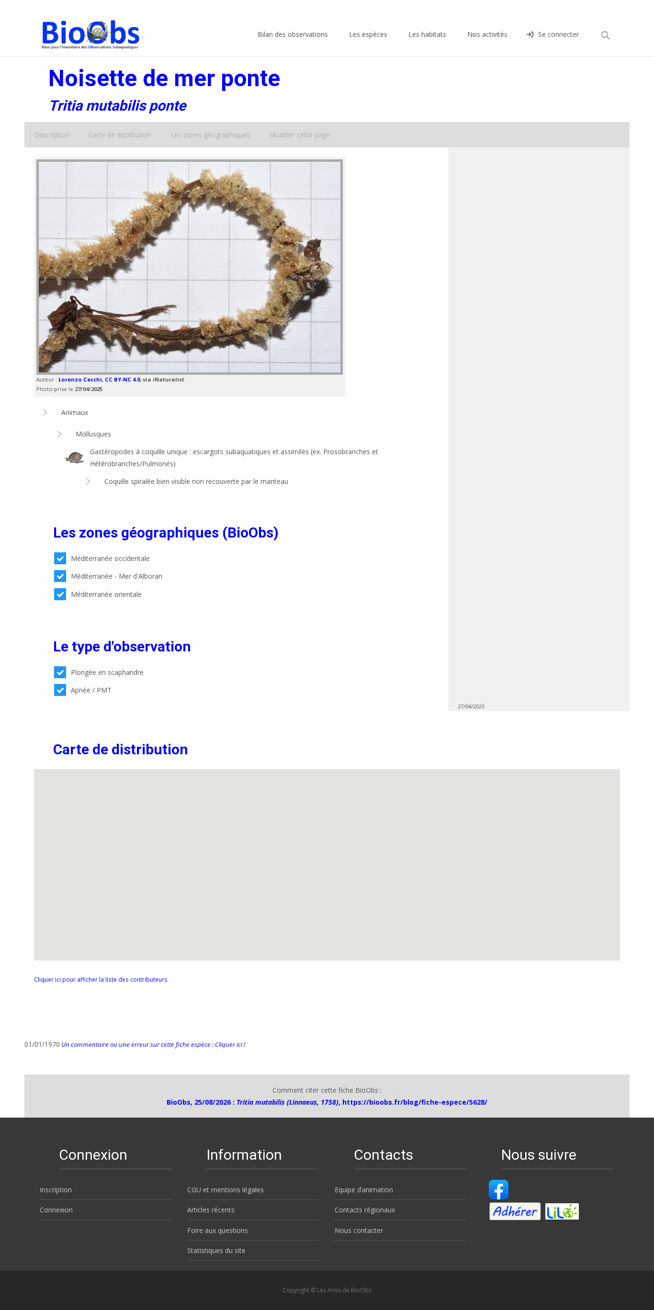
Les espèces (368, 34)
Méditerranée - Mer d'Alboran (116, 576)
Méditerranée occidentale (110, 558)
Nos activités (487, 34)
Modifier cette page (299, 134)
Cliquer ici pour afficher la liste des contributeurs (101, 979)
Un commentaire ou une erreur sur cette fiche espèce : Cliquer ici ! (152, 1044)
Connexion (56, 1209)
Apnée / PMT (91, 689)
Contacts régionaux (365, 1209)
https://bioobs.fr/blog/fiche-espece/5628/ (414, 1102)
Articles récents (211, 1209)
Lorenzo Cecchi (80, 379)
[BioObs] (82, 32)
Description (51, 134)
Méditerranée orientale (106, 594)
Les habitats (427, 34)
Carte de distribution (120, 134)
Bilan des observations (293, 34)
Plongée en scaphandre (107, 672)
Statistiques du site (216, 1250)
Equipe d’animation (364, 1189)
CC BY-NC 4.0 (122, 379)
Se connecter (558, 34)
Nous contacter (359, 1230)
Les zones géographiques (210, 134)
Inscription (56, 1189)
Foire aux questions (217, 1230)
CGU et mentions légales (225, 1189)
